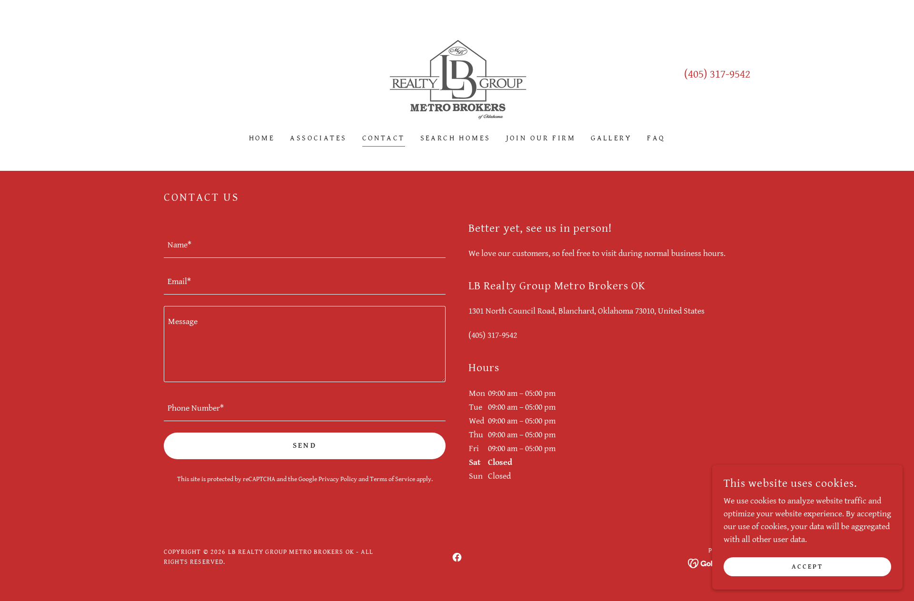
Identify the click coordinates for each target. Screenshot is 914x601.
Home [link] (262, 138)
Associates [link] (318, 138)
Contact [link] (383, 138)
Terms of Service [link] (392, 479)
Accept (807, 567)
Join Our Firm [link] (541, 138)
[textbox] (305, 245)
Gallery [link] (611, 138)
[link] (456, 74)
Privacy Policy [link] (337, 479)
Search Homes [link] (455, 138)
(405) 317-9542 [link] (717, 74)
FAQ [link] (656, 138)
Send (305, 445)
